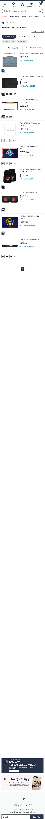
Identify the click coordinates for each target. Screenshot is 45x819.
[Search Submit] (40, 11)
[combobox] (20, 11)
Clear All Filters (38, 32)
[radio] (3, 70)
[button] (4, 5)
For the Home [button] (9, 41)
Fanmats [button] (23, 41)
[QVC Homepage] (3, 22)
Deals (4, 16)
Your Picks (14, 16)
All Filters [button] (13, 48)
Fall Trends (34, 16)
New (24, 16)
